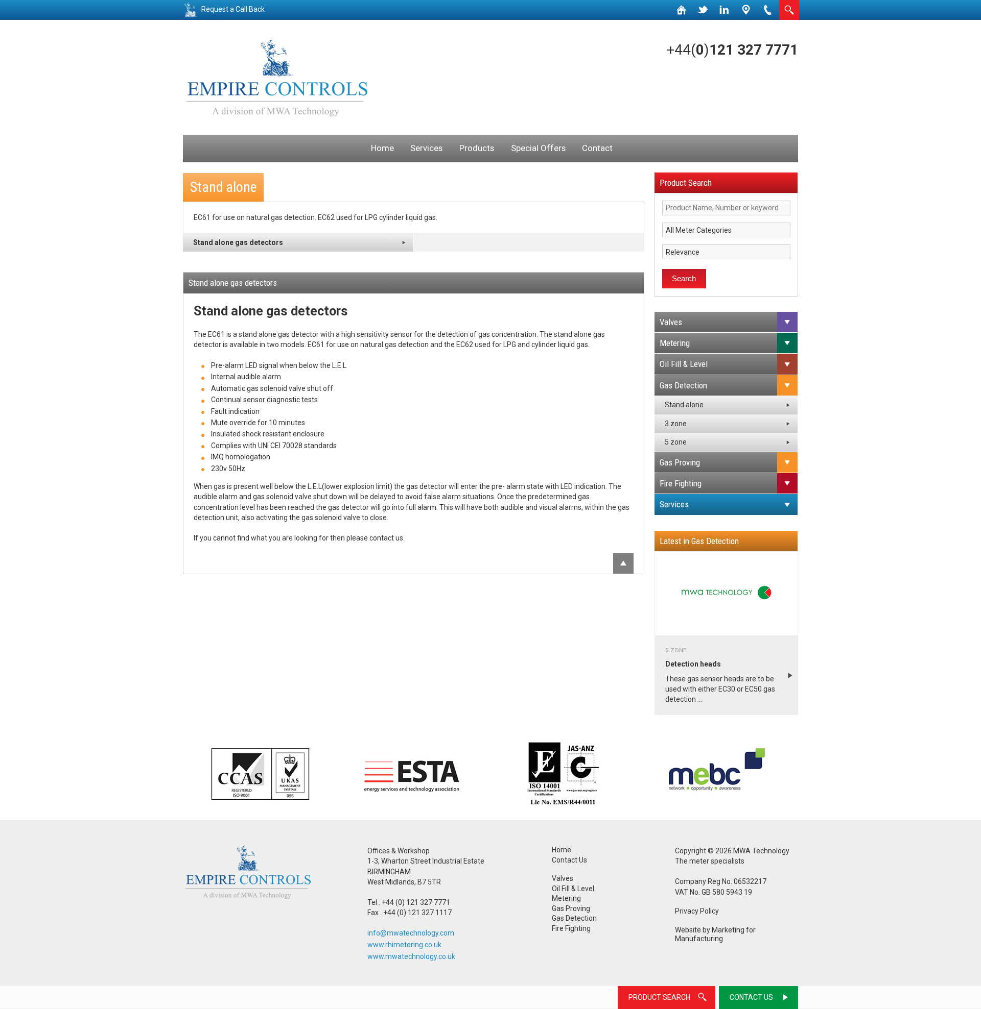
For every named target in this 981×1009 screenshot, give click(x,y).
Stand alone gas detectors (238, 242)
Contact (597, 148)
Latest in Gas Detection (699, 541)
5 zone (676, 442)
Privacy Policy (697, 911)
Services (426, 148)
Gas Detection (683, 385)
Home (382, 148)
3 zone (676, 424)
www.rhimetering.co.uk (404, 945)
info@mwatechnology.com (410, 933)
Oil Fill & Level (684, 364)
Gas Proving (680, 462)
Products (476, 148)
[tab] (726, 322)
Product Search (686, 183)
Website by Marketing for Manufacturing (715, 934)
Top (616, 559)
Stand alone (684, 405)
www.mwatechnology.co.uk (411, 956)
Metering (675, 343)
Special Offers (538, 148)
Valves (671, 322)
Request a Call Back (233, 9)
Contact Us (569, 860)
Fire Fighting (681, 483)
